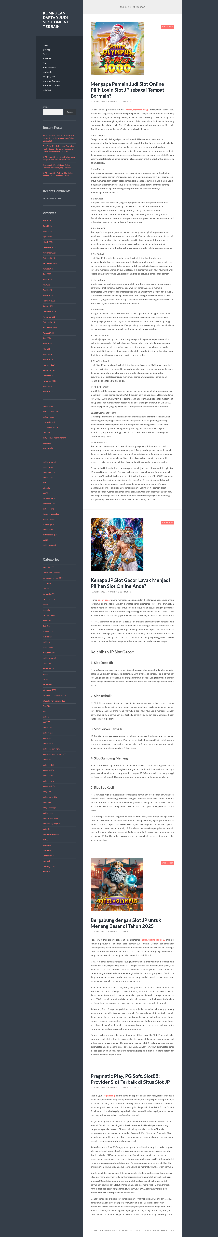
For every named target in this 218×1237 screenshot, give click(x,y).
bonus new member (51, 427)
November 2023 (50, 381)
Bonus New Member (51, 572)
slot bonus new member (52, 749)
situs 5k (46, 679)
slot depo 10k (48, 765)
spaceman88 (48, 448)
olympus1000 (48, 669)
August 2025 (48, 269)
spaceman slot (49, 503)
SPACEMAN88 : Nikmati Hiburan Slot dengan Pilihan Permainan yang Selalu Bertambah (58, 138)
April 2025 (47, 290)
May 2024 (47, 349)
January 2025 (48, 306)
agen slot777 (48, 567)
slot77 (45, 540)
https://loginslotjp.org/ (137, 109)
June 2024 (47, 343)
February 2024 (49, 365)
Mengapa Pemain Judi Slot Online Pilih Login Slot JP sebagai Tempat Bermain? (127, 90)
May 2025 (47, 285)
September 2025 (50, 263)
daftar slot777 (49, 594)
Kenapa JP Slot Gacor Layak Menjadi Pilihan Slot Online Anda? (130, 583)
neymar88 (47, 663)
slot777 (46, 840)
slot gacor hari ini (50, 797)
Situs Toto (47, 706)
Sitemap (46, 49)
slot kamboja (48, 813)
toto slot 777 (48, 432)
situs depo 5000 (49, 690)
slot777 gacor (48, 417)
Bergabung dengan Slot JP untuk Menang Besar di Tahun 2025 (126, 923)
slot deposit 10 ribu (51, 412)
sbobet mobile (48, 519)
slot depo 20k (48, 770)
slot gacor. (47, 802)
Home (46, 45)
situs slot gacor (49, 498)
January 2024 (48, 370)
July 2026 (47, 220)
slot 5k (46, 717)
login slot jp (110, 1095)
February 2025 (49, 301)
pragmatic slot (49, 422)
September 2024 (50, 327)
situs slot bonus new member (55, 695)
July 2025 (47, 274)
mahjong (46, 642)
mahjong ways (49, 653)
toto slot (46, 861)
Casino (46, 54)
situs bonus (47, 685)
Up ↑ (172, 1231)
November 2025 (50, 253)
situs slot (46, 488)
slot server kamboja (51, 834)
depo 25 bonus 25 (50, 599)
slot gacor (47, 791)
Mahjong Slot (49, 76)
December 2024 (49, 311)
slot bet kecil (48, 477)
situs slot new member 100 (54, 701)
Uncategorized (49, 866)
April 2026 (47, 236)
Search (46, 107)
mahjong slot (48, 467)
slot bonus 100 (49, 743)
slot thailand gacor (50, 535)
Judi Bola (47, 58)
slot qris (46, 829)
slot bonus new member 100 (54, 754)
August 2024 (48, 333)
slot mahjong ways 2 (51, 823)
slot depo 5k (48, 406)
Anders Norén (160, 1231)
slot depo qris (48, 509)
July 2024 (47, 338)
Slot (44, 63)
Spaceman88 (48, 856)
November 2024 (50, 317)
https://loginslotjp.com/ (153, 939)
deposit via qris (49, 615)
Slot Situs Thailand (51, 85)
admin (111, 102)
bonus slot (47, 583)
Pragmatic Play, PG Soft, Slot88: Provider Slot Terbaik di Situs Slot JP (130, 1079)
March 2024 (48, 359)
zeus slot (46, 872)
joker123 (47, 90)
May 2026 (47, 231)
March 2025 (48, 295)
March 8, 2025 (98, 102)
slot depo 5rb (48, 781)
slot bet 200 (48, 727)
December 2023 (49, 375)
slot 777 (46, 722)
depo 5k (46, 604)
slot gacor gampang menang (54, 438)
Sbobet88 (47, 72)
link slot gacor (48, 524)
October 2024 (49, 322)
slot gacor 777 (49, 472)
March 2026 (48, 242)
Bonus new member (51, 514)
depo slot (46, 610)
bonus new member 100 (53, 578)
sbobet (46, 674)
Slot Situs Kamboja (51, 81)
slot (44, 483)
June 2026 (47, 226)
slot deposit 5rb (49, 786)
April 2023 (47, 386)
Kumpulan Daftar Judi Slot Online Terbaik (56, 20)
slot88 (45, 493)
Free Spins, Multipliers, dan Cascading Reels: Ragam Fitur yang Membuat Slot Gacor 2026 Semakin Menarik (59, 149)
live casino (47, 637)
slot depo (46, 759)
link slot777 (48, 631)
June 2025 (47, 279)
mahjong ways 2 (49, 462)
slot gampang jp (49, 807)
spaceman (47, 443)
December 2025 (49, 247)
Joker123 (47, 620)
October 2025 (49, 258)
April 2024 (47, 354)
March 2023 (48, 391)
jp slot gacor (104, 599)
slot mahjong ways (50, 818)
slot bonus (47, 738)
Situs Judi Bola (49, 67)
